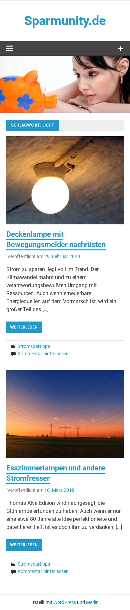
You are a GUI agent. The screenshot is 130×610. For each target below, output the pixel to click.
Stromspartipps (34, 346)
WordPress (64, 602)
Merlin (92, 602)
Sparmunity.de (65, 20)
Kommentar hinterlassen (43, 353)
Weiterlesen (24, 327)
